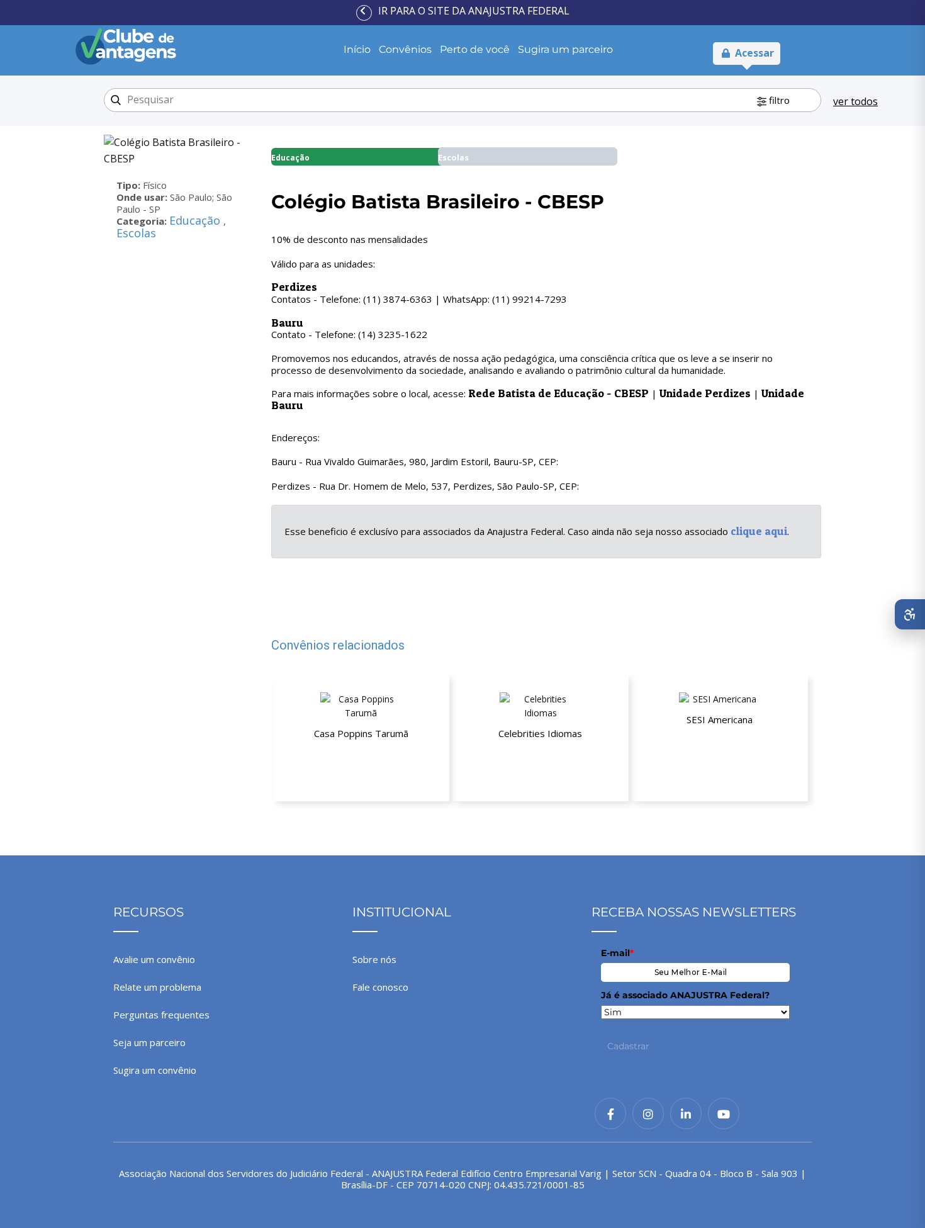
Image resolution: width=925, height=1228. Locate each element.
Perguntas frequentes (161, 1014)
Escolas (136, 232)
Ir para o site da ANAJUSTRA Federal (473, 11)
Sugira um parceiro (565, 49)
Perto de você (475, 49)
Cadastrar (628, 1046)
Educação (196, 220)
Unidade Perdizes (705, 393)
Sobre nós (374, 959)
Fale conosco (380, 987)
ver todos (855, 101)
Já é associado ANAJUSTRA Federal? (685, 995)
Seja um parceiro (149, 1042)
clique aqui (759, 531)
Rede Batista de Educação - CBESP (558, 393)
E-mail (617, 953)
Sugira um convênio (154, 1070)
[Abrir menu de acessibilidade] (910, 614)
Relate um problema (157, 987)
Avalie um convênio (154, 959)
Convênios (405, 49)
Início (357, 49)
